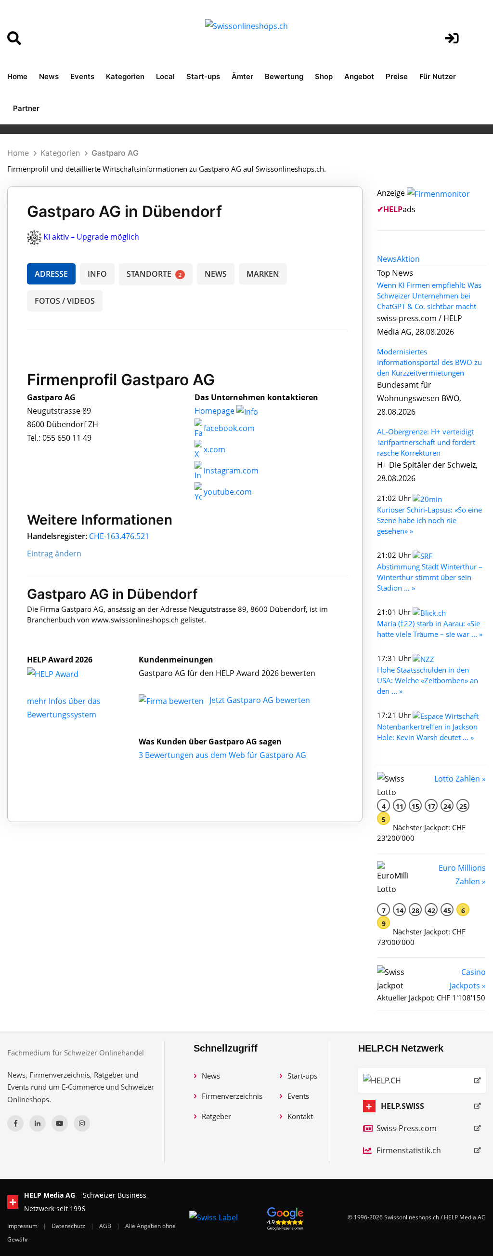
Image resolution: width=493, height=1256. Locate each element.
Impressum (23, 1226)
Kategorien (125, 76)
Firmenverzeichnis (232, 1096)
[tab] (387, 259)
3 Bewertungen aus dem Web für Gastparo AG (222, 755)
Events (82, 76)
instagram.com (230, 470)
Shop (324, 76)
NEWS (216, 274)
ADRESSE (51, 274)
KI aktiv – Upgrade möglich (91, 236)
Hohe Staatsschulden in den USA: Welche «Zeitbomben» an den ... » (427, 680)
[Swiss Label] (213, 1217)
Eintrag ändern (54, 553)
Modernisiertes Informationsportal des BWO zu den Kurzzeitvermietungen (429, 362)
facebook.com (228, 428)
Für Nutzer (437, 76)
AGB (106, 1226)
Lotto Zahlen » (460, 778)
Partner (26, 108)
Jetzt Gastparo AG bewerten (259, 700)
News (49, 76)
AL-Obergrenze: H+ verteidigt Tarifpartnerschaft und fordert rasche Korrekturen (426, 442)
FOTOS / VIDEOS (65, 301)
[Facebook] (15, 1123)
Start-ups (203, 76)
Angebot (359, 76)
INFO (97, 274)
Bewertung (284, 76)
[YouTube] (60, 1123)
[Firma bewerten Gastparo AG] (172, 700)
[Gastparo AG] (63, 673)
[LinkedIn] (37, 1123)
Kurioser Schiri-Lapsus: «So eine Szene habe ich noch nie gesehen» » (429, 520)
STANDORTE (154, 274)
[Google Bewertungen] (285, 1217)
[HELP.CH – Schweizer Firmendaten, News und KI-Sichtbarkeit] (422, 1080)
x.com (213, 449)
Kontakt (300, 1116)
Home (17, 76)
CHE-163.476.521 (119, 536)
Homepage (215, 410)
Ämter (242, 76)
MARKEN (262, 274)
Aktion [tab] (408, 259)
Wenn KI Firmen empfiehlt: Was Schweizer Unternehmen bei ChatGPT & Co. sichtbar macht (429, 295)
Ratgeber (216, 1116)
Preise (397, 76)
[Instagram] (82, 1123)
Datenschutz (69, 1226)
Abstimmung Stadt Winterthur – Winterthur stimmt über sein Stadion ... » (429, 577)
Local (165, 76)
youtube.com (227, 491)
